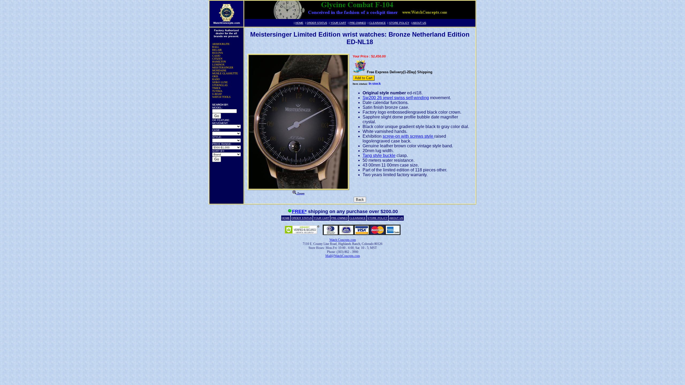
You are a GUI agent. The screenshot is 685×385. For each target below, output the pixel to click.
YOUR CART (338, 22)
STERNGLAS (220, 85)
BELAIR (217, 49)
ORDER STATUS (317, 22)
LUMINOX (218, 64)
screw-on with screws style (408, 136)
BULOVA (217, 52)
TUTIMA (217, 91)
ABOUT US (419, 22)
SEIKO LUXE (220, 82)
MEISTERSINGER (222, 67)
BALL (215, 46)
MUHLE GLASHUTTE (225, 73)
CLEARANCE (377, 22)
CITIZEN (217, 58)
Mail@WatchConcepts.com (342, 256)
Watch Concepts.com (342, 240)
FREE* (299, 211)
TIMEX (216, 88)
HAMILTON (219, 61)
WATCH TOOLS (221, 96)
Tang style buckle (379, 155)
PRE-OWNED (357, 22)
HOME (299, 22)
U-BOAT (217, 94)
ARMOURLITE (221, 44)
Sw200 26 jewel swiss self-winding (396, 97)
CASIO (216, 55)
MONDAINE (219, 70)
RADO (216, 79)
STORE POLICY (399, 22)
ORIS (215, 76)
